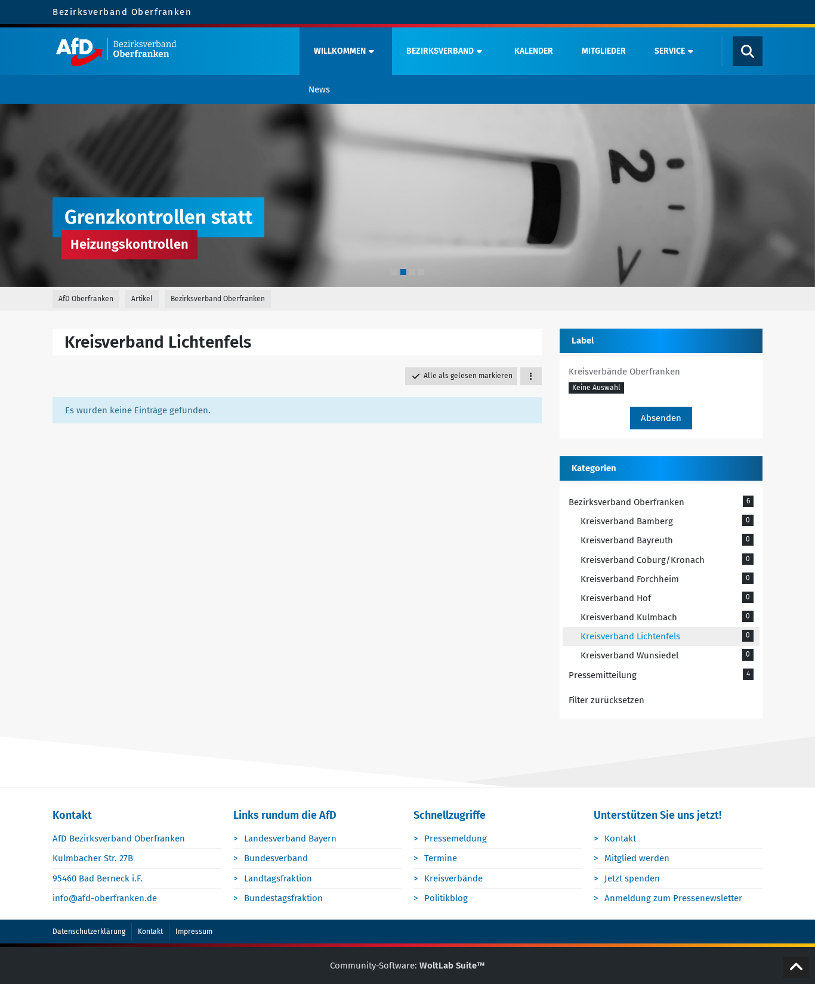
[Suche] (747, 51)
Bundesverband (276, 858)
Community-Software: (407, 965)
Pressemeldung (455, 838)
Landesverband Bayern (290, 838)
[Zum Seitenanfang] (796, 967)
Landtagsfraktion (278, 878)
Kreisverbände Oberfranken (624, 371)
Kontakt (620, 838)
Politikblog (446, 898)
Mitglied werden (636, 858)
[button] (531, 376)
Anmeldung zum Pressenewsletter (673, 898)
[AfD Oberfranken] (173, 51)
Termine (440, 858)
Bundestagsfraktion (283, 898)
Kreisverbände (453, 878)
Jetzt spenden (632, 878)
